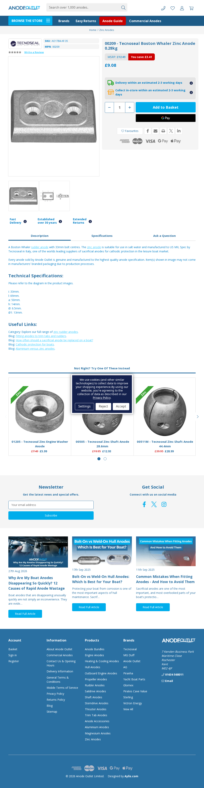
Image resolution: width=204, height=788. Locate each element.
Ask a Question (164, 236)
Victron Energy (132, 703)
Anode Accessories (97, 721)
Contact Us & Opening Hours (61, 663)
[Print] (163, 130)
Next (198, 416)
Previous (6, 416)
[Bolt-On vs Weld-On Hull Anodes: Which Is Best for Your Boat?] (102, 551)
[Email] (155, 130)
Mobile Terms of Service (62, 688)
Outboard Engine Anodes (101, 673)
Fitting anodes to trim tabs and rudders (41, 336)
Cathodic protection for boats (35, 344)
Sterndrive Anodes (96, 703)
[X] (171, 130)
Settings (84, 406)
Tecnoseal (130, 649)
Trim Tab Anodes (96, 715)
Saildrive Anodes (95, 691)
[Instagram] (164, 504)
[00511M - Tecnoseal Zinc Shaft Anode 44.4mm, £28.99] (164, 412)
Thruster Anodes (95, 709)
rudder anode (39, 247)
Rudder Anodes (95, 685)
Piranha (128, 673)
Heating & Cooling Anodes (102, 661)
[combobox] (82, 7)
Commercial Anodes (145, 21)
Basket (12, 649)
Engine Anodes (94, 655)
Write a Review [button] (34, 52)
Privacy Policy (55, 694)
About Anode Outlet (59, 649)
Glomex (128, 685)
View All (128, 709)
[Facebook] (147, 130)
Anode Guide (112, 21)
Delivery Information (60, 671)
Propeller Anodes (96, 679)
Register (13, 661)
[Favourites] (40, 426)
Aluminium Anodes (97, 727)
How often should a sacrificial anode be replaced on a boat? (54, 340)
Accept (121, 406)
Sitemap (52, 711)
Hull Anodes (92, 667)
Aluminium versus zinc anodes (35, 348)
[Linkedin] (178, 130)
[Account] (182, 8)
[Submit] (123, 7)
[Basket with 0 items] (191, 8)
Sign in (12, 655)
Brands (63, 21)
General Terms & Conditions (58, 680)
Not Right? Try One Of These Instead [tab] (102, 368)
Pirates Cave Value (135, 691)
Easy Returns (86, 21)
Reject (103, 406)
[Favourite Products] (172, 8)
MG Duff (128, 655)
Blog (50, 705)
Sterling (128, 697)
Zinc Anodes (93, 739)
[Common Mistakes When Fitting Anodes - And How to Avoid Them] (166, 551)
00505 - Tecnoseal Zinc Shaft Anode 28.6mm (102, 444)
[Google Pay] (166, 118)
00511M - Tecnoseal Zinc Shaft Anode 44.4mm (165, 444)
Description (39, 236)
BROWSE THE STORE (27, 21)
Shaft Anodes (93, 697)
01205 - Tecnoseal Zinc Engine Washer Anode (40, 444)
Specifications (102, 236)
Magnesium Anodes (98, 733)
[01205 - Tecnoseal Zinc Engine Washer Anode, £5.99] (39, 412)
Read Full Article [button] (25, 614)
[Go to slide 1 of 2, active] (98, 458)
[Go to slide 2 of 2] (105, 458)
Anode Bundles (94, 649)
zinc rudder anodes (65, 332)
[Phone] (163, 8)
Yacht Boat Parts (134, 679)
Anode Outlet (131, 661)
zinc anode (94, 247)
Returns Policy (56, 699)
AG (125, 667)
